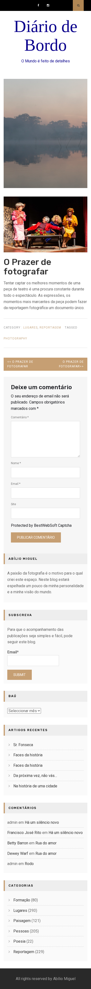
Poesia (19, 941)
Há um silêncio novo (42, 822)
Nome (16, 463)
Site (13, 504)
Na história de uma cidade (35, 786)
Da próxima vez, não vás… (35, 775)
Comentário (20, 417)
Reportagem (50, 327)
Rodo (29, 863)
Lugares (30, 327)
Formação (21, 900)
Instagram (49, 3)
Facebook (39, 3)
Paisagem (22, 920)
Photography (15, 338)
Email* (13, 652)
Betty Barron (17, 843)
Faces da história (27, 755)
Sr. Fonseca (23, 744)
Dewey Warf (17, 853)
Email (15, 484)
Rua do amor (46, 843)
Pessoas (21, 931)
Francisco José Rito (24, 832)
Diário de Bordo (45, 35)
